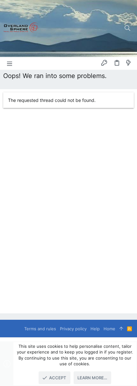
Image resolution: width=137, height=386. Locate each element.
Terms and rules (40, 328)
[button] (9, 63)
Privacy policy (73, 328)
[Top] (121, 328)
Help (95, 328)
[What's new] (128, 63)
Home (109, 328)
